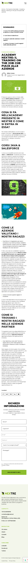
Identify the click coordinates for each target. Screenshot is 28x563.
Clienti (3, 532)
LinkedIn (4, 545)
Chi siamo (4, 529)
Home (3, 9)
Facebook (4, 548)
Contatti (4, 534)
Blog (3, 537)
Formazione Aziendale (12, 9)
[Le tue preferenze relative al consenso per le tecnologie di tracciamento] (25, 560)
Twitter (4, 551)
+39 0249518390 (6, 511)
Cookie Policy (5, 560)
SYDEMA (12, 164)
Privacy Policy (5, 465)
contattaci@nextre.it (8, 514)
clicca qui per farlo (18, 133)
